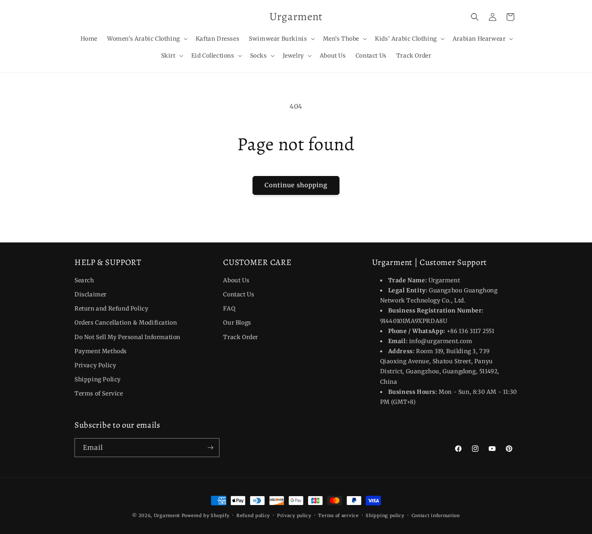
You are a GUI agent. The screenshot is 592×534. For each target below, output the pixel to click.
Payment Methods (101, 351)
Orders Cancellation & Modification (126, 323)
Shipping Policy (98, 379)
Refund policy (253, 515)
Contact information (436, 515)
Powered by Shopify (206, 515)
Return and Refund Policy (111, 308)
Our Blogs (237, 323)
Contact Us (238, 294)
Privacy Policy (95, 365)
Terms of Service (99, 393)
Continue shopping (296, 185)
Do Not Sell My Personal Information (127, 337)
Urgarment (167, 515)
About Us (236, 280)
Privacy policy (294, 515)
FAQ (229, 308)
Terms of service (338, 515)
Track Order (240, 337)
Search (84, 280)
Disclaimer (91, 294)
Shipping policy (385, 515)
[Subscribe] (210, 447)
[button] (146, 38)
